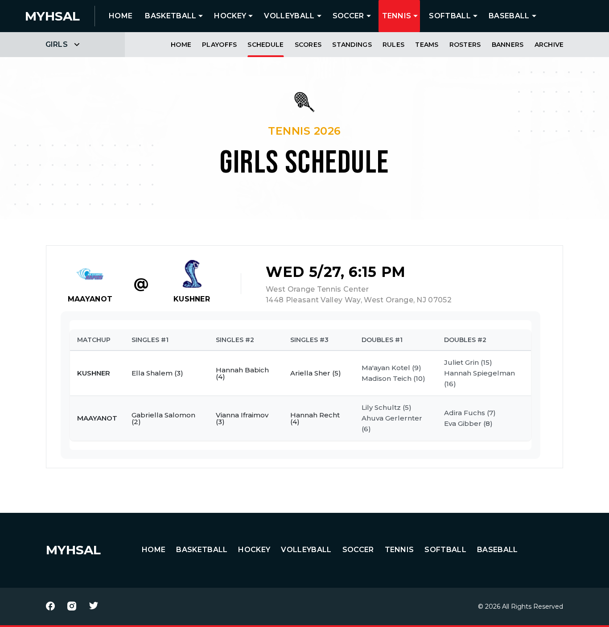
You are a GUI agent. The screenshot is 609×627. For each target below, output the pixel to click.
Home (181, 45)
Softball (450, 16)
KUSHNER (191, 299)
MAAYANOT (90, 299)
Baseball (509, 16)
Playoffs (219, 45)
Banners (508, 45)
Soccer (348, 16)
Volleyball (289, 16)
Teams (426, 45)
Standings (352, 45)
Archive (549, 45)
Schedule (265, 45)
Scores (308, 45)
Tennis (396, 16)
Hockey (230, 16)
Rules (393, 45)
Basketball (170, 16)
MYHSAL (73, 550)
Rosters (465, 45)
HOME (120, 16)
